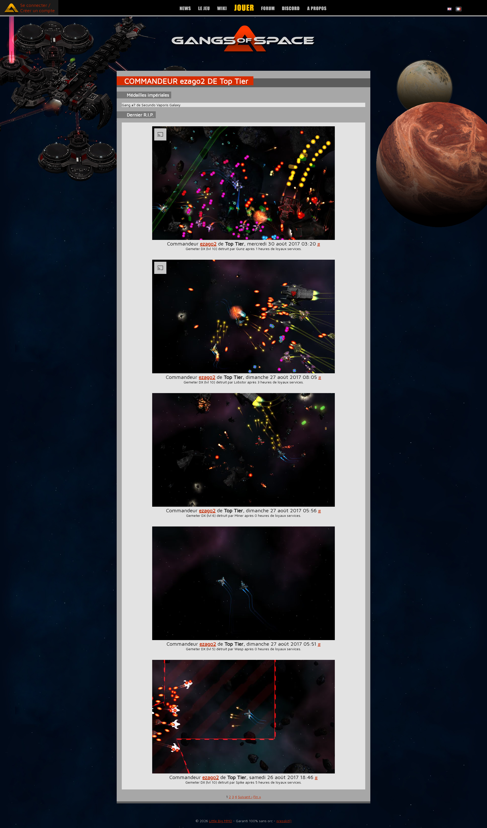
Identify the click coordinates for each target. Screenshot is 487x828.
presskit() (283, 821)
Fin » (257, 797)
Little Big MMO (220, 821)
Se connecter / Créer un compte (37, 8)
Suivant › (245, 797)
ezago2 (208, 243)
